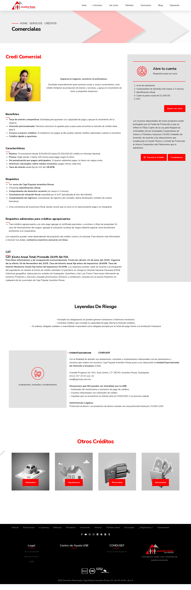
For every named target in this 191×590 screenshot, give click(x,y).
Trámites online (113, 527)
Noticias (15, 527)
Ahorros (98, 527)
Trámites (129, 5)
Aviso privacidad (31, 551)
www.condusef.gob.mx (117, 551)
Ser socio (113, 5)
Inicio (84, 5)
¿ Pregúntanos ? (146, 527)
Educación (174, 5)
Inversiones (85, 527)
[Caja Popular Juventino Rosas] (160, 549)
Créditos (50, 23)
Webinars (57, 527)
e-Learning (44, 527)
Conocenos (146, 5)
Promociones (29, 527)
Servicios (98, 5)
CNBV (31, 561)
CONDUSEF (116, 545)
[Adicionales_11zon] (160, 471)
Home (24, 23)
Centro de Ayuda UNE (74, 545)
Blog (160, 5)
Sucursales (129, 527)
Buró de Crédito (32, 556)
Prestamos (71, 527)
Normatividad (163, 527)
